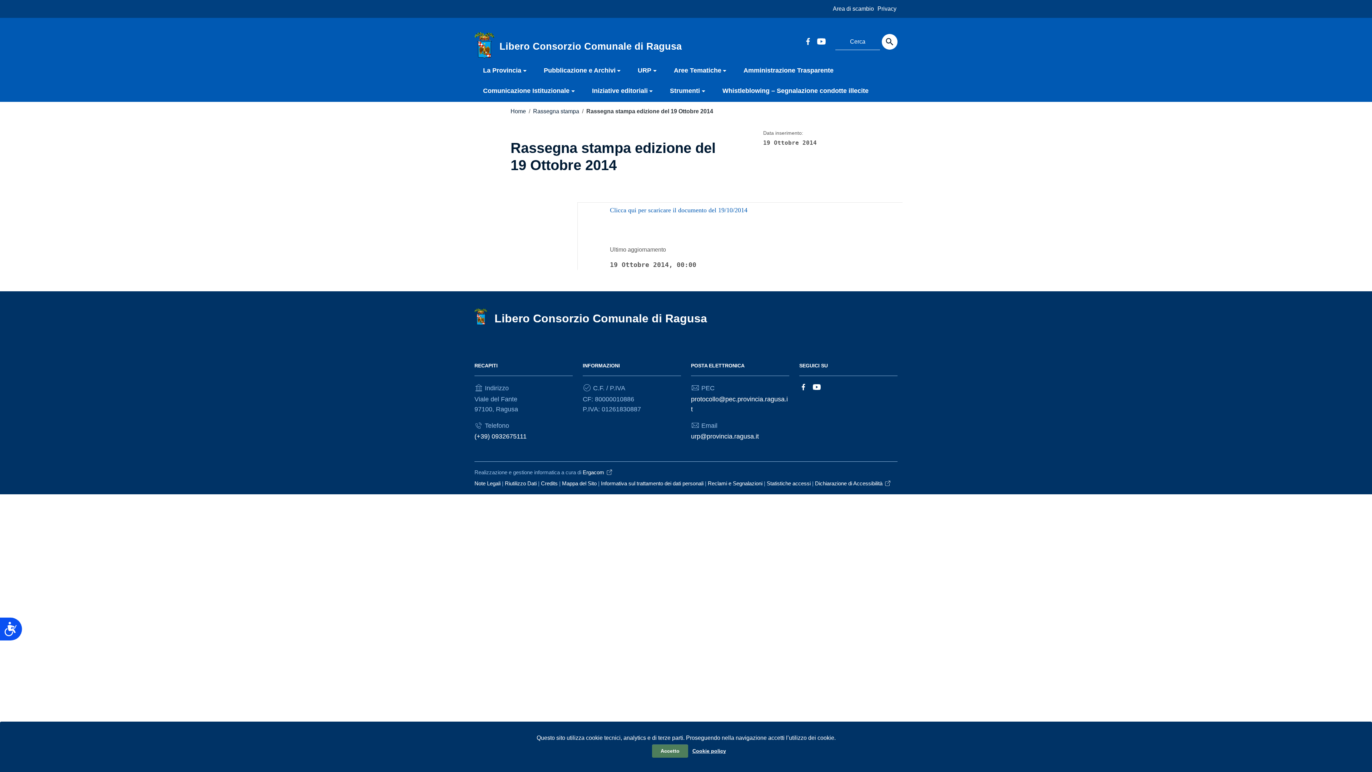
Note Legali (487, 483)
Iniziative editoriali (620, 90)
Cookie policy (709, 751)
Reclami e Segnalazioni (735, 483)
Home (518, 111)
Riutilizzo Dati (521, 483)
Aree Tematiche (697, 70)
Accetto (670, 751)
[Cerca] (890, 42)
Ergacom (593, 472)
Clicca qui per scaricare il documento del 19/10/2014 (678, 210)
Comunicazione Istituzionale (526, 90)
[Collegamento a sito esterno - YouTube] (821, 40)
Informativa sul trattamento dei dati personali (652, 483)
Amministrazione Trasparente (789, 70)
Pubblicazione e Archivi (580, 70)
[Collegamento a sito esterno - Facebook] (808, 40)
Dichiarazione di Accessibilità (849, 483)
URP (644, 70)
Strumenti (685, 90)
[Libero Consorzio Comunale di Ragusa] (484, 45)
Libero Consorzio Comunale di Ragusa (600, 318)
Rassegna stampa (556, 111)
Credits (549, 483)
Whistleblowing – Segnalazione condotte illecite (795, 90)
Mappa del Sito (579, 483)
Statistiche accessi (789, 483)
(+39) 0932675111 (500, 436)
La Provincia (502, 70)
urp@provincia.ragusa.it (725, 436)
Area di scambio (853, 9)
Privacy (887, 9)
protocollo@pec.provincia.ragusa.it (739, 404)
